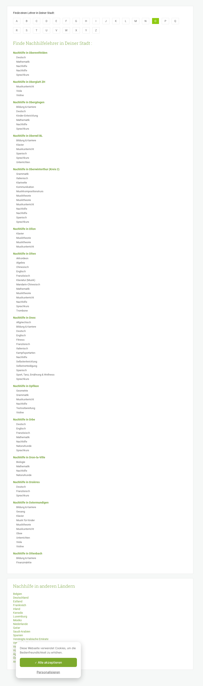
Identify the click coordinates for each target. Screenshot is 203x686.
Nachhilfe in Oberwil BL (28, 135)
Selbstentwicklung (26, 361)
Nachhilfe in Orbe (24, 419)
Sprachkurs (22, 74)
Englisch (21, 271)
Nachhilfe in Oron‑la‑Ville (29, 457)
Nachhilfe (21, 66)
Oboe (19, 533)
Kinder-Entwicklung (27, 115)
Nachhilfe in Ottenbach (27, 553)
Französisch (23, 275)
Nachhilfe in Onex (24, 317)
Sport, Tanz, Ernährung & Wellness (35, 374)
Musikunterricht (25, 86)
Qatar (16, 627)
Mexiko (17, 620)
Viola (19, 90)
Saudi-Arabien (21, 631)
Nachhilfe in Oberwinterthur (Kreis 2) (36, 169)
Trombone (22, 310)
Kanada (18, 612)
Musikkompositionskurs (29, 191)
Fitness (20, 339)
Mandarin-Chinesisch (28, 284)
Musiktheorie (23, 195)
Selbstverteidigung (26, 365)
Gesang (20, 511)
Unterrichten (23, 162)
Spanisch (21, 153)
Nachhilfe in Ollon (24, 228)
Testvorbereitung (25, 408)
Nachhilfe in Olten (24, 253)
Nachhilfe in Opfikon (26, 386)
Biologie (20, 462)
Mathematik (23, 61)
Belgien (17, 593)
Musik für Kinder (25, 520)
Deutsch (21, 57)
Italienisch (22, 178)
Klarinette (21, 182)
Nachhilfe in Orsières (26, 482)
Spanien (18, 635)
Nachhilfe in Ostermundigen (31, 502)
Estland (17, 601)
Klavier (20, 144)
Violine (20, 95)
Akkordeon (22, 258)
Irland (16, 609)
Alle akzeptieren (49, 662)
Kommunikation (25, 186)
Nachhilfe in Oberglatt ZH (29, 81)
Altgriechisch (23, 322)
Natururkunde (24, 445)
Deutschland (21, 597)
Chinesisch (22, 267)
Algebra (20, 262)
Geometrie (22, 390)
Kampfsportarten (25, 352)
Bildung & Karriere (26, 106)
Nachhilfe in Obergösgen (28, 102)
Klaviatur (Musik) (25, 280)
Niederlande (20, 624)
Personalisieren (48, 672)
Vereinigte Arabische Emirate (30, 639)
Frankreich (19, 605)
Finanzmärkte (24, 562)
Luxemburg (20, 616)
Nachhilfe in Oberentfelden (30, 52)
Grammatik (22, 173)
